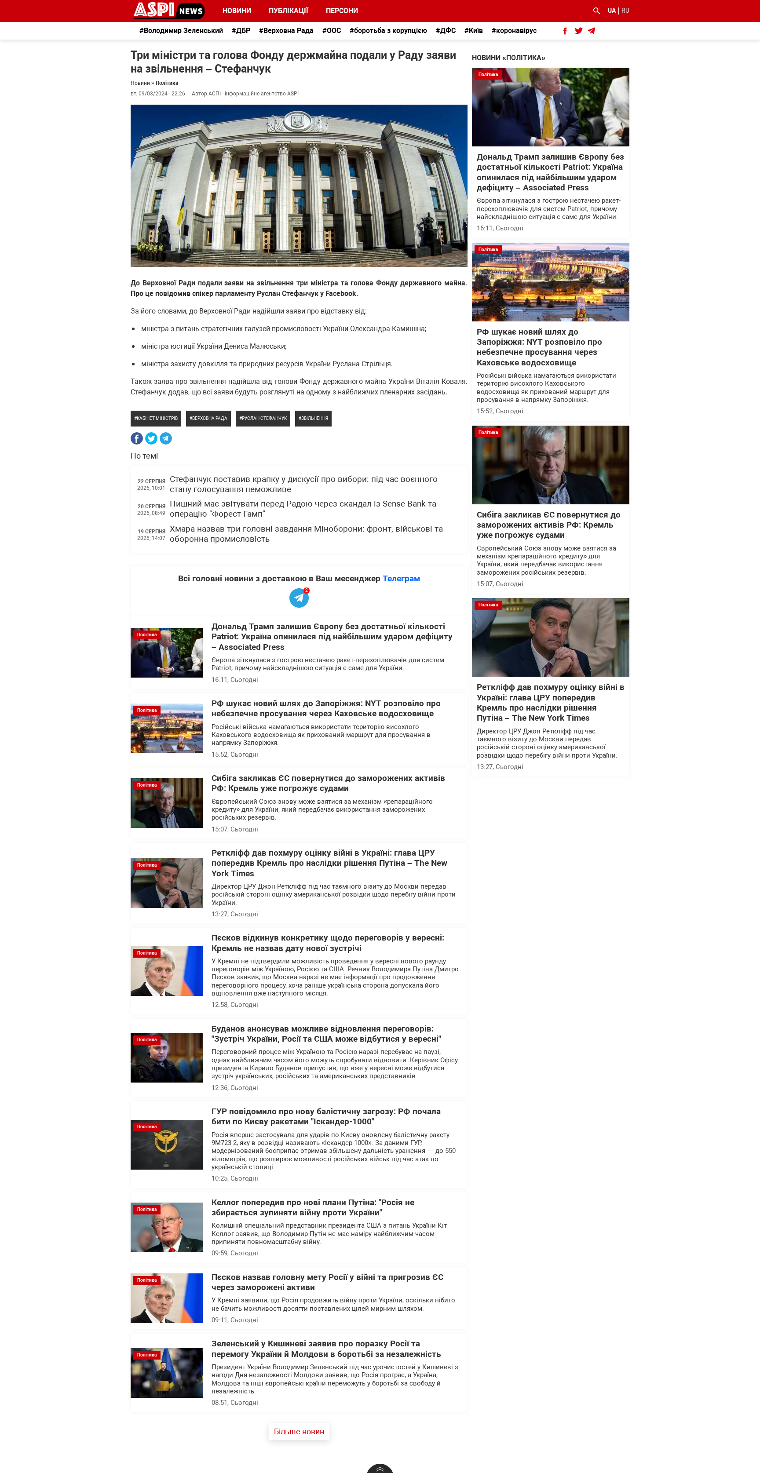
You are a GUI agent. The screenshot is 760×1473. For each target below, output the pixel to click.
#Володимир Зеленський (181, 30)
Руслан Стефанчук (264, 418)
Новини (237, 11)
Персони (337, 11)
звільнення (314, 418)
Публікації (288, 11)
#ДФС (446, 30)
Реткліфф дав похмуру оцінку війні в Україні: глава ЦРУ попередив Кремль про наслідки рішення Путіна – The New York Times (329, 863)
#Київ (473, 30)
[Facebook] (137, 438)
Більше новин (299, 1431)
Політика (167, 83)
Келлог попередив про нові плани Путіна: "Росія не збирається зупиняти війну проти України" (313, 1208)
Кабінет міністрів (157, 418)
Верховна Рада (209, 418)
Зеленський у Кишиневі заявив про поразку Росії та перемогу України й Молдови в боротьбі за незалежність (326, 1349)
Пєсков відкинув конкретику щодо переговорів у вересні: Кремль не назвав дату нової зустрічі (328, 943)
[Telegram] (166, 438)
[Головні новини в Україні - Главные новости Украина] (169, 10)
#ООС (331, 30)
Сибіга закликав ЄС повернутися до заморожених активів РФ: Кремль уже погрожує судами (328, 783)
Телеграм (401, 578)
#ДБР (241, 30)
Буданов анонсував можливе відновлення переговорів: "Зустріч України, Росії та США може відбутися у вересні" (326, 1034)
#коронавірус (514, 30)
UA (612, 10)
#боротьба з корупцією (388, 30)
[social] (565, 30)
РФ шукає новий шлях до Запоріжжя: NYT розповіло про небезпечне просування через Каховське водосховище (326, 708)
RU (625, 10)
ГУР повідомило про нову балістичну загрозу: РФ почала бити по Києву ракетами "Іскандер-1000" (326, 1117)
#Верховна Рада (286, 30)
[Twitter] (151, 438)
